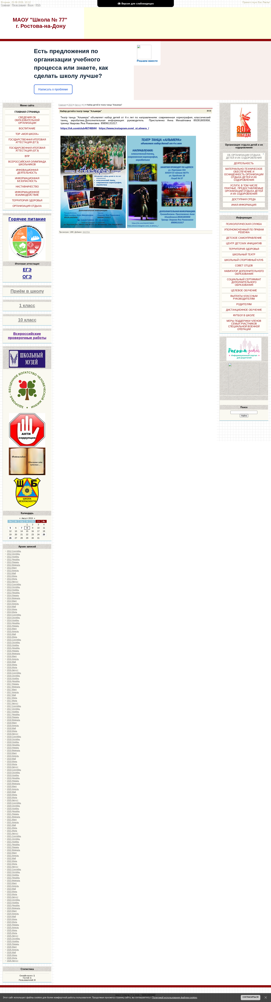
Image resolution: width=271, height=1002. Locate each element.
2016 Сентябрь (14, 673)
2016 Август (12, 670)
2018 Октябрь (13, 739)
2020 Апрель (13, 789)
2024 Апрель (13, 914)
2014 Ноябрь (13, 620)
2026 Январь (13, 944)
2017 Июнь (12, 698)
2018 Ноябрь (13, 742)
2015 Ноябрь (13, 645)
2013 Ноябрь (13, 590)
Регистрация (19, 5)
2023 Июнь (12, 891)
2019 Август (12, 767)
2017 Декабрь (13, 714)
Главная (5, 5)
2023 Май (11, 889)
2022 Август (12, 866)
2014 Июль (12, 612)
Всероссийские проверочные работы (27, 336)
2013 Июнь (12, 576)
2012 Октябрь (13, 554)
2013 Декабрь (13, 592)
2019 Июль (12, 764)
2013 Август (12, 581)
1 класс (27, 305)
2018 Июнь (12, 731)
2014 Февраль (13, 598)
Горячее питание (27, 218)
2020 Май (11, 792)
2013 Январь (13, 562)
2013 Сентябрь (14, 584)
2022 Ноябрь (13, 875)
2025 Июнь (12, 930)
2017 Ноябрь (13, 711)
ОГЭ (27, 276)
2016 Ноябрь (13, 678)
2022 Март (12, 853)
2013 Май (11, 573)
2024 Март (12, 911)
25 (44, 534)
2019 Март (12, 753)
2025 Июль (12, 933)
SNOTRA (86, 232)
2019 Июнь (12, 761)
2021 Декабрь (13, 844)
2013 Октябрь (13, 587)
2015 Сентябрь (14, 640)
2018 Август (12, 734)
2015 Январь (13, 626)
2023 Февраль (13, 880)
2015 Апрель (13, 631)
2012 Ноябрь (13, 557)
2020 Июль (12, 797)
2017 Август (12, 703)
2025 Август (12, 936)
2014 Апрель (13, 604)
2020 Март (12, 786)
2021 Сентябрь (14, 836)
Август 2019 (27, 518)
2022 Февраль (13, 850)
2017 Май (11, 695)
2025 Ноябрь (13, 941)
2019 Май (11, 759)
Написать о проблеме (53, 89)
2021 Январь (13, 814)
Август (78, 105)
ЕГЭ (27, 269)
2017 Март (12, 689)
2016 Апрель (13, 659)
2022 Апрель (13, 855)
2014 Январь (13, 595)
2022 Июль (12, 864)
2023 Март (12, 883)
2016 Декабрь (13, 681)
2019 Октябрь (13, 772)
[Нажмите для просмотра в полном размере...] (93, 227)
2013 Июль (12, 579)
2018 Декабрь (13, 745)
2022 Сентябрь (14, 869)
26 (10, 538)
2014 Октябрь (13, 617)
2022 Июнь (12, 861)
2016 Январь (13, 651)
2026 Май (11, 952)
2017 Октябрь (13, 709)
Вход (31, 5)
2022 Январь (13, 847)
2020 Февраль (13, 783)
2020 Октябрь (13, 806)
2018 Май (11, 728)
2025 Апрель (13, 927)
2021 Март (12, 819)
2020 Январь (13, 781)
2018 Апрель (13, 725)
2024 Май (11, 916)
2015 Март (12, 628)
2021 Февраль (13, 817)
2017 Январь (13, 684)
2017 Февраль (13, 687)
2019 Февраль (13, 750)
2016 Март (12, 656)
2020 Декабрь (13, 811)
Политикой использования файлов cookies (174, 997)
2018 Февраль (13, 720)
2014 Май (11, 606)
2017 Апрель (13, 692)
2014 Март (12, 601)
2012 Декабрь (13, 559)
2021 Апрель (13, 822)
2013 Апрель (13, 570)
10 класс (27, 319)
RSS (38, 5)
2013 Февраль (13, 565)
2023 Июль (12, 894)
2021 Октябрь (13, 839)
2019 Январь (13, 747)
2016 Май (11, 662)
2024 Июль (12, 922)
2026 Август (12, 961)
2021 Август (12, 833)
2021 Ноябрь (13, 842)
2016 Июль (12, 667)
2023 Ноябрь (13, 902)
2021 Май (11, 825)
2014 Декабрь (13, 623)
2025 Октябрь (13, 938)
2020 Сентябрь (14, 803)
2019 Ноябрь (13, 775)
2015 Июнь (12, 637)
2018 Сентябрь (14, 736)
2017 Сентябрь (14, 706)
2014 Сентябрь (14, 615)
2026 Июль (12, 958)
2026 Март (12, 947)
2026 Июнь (12, 955)
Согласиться (250, 997)
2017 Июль (12, 700)
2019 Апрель (13, 756)
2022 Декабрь (13, 878)
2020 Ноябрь (13, 808)
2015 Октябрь (13, 642)
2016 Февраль (13, 653)
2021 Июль (12, 830)
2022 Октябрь (13, 872)
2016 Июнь (12, 664)
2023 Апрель (13, 886)
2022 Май (11, 858)
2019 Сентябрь (14, 770)
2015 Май (11, 634)
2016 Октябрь (13, 676)
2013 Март (12, 568)
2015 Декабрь (13, 648)
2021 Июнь (12, 828)
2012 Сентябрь (14, 551)
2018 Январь (13, 717)
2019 (70, 105)
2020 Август (12, 800)
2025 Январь (13, 925)
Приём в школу (27, 291)
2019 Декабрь (13, 778)
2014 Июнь (12, 609)
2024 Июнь (12, 919)
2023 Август (12, 897)
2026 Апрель (13, 949)
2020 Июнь (12, 795)
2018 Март (12, 723)
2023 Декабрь (13, 905)
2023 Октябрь (13, 900)
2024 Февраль (13, 908)
